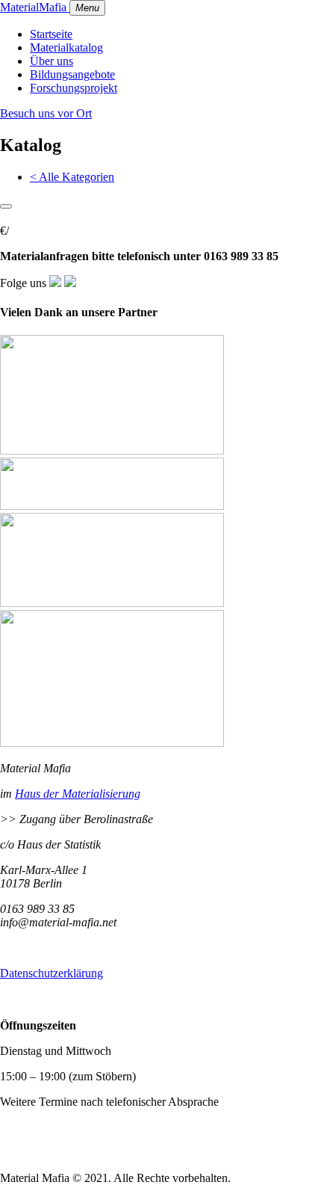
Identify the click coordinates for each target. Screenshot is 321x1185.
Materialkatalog (66, 47)
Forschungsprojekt (73, 87)
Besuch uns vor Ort (46, 113)
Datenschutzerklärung (51, 973)
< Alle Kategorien (72, 176)
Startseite (51, 34)
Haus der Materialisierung (77, 793)
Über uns (51, 61)
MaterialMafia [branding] (34, 7)
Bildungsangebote (72, 74)
